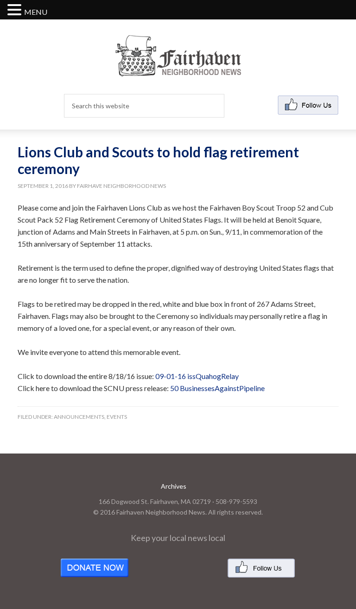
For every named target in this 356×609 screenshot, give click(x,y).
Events (117, 416)
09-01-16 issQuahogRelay (197, 376)
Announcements (79, 416)
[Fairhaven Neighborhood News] (178, 69)
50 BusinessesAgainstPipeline (217, 388)
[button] (15, 10)
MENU (35, 11)
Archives (173, 486)
